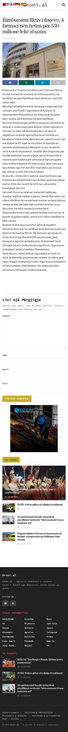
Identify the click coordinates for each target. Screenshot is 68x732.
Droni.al (14, 725)
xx (48, 645)
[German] (17, 4)
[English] (8, 4)
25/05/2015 (8, 38)
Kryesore (30, 623)
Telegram (52, 632)
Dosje (5, 627)
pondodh (29, 641)
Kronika (29, 619)
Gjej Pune (8, 645)
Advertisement (10, 712)
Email (5, 369)
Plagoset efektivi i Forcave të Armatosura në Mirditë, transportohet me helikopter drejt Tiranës (39, 537)
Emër (4, 355)
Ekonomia (7, 632)
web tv (50, 641)
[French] (13, 4)
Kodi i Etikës (10, 719)
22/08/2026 (12, 497)
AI (3, 623)
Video (50, 636)
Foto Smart (8, 641)
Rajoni (28, 645)
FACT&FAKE (8, 636)
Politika (30, 636)
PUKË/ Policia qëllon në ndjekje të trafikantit (40, 505)
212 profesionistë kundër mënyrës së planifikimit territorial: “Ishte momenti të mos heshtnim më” (40, 520)
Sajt (4, 383)
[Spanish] (25, 4)
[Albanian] (4, 4)
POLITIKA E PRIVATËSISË (39, 712)
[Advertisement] (34, 284)
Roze (49, 619)
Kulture (29, 627)
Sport (50, 627)
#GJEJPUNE (8, 619)
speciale (52, 623)
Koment (7, 315)
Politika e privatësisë (46, 715)
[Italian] (21, 4)
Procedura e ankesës (14, 715)
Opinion (29, 632)
